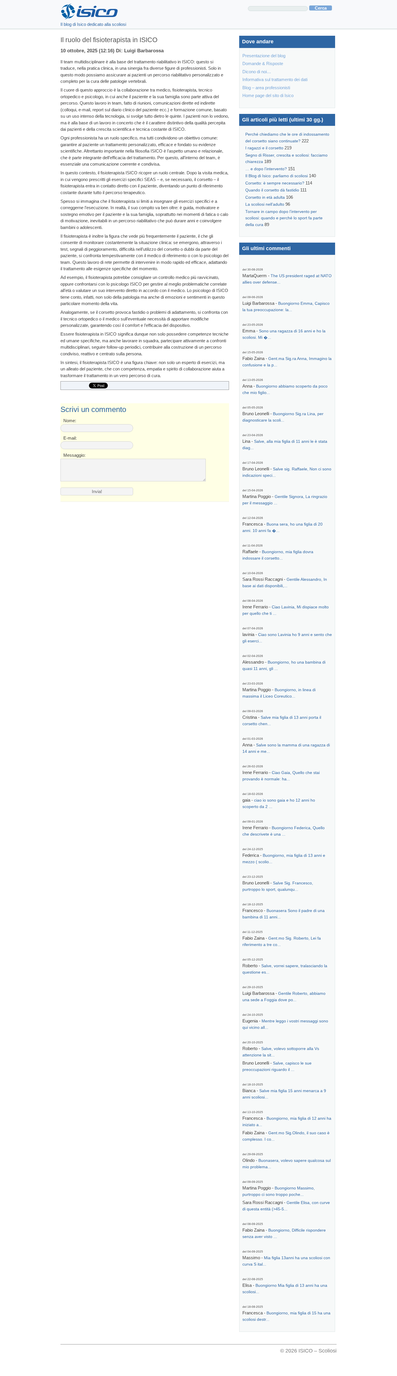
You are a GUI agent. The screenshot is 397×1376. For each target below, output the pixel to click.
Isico (89, 11)
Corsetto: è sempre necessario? (274, 183)
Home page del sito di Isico (268, 95)
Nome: (69, 420)
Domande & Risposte (262, 63)
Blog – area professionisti (266, 87)
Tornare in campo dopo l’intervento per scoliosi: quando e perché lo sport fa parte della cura (284, 218)
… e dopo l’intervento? (266, 169)
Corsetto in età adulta (265, 197)
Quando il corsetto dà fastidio (272, 190)
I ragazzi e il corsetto (264, 148)
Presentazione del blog (263, 55)
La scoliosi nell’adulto (264, 204)
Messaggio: (74, 455)
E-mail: (70, 438)
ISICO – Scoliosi (317, 1351)
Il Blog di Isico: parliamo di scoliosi (276, 176)
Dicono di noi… (256, 71)
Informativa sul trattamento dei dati (274, 79)
